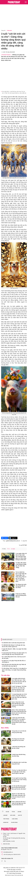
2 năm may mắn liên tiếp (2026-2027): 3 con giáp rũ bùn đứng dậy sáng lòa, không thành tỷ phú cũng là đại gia (19, 721)
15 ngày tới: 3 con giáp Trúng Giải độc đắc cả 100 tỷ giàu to (13, 661)
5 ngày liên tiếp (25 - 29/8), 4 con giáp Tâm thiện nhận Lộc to (14, 649)
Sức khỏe (12, 815)
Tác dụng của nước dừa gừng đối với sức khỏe (21, 586)
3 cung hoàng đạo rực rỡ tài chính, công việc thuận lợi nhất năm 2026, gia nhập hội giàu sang (19, 696)
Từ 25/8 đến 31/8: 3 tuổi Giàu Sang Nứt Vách (13, 642)
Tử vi (8, 548)
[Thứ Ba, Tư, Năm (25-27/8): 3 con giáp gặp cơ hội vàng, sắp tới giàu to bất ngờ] (6, 772)
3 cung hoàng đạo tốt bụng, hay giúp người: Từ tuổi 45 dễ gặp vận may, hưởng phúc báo (14, 653)
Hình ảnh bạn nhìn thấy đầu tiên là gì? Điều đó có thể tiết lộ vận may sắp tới (14, 665)
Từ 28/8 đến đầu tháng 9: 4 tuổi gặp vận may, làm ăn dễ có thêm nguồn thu (13, 645)
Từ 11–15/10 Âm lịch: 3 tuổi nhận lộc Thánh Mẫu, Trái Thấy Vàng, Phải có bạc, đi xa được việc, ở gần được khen (21, 576)
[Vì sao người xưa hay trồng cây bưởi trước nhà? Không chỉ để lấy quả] (6, 780)
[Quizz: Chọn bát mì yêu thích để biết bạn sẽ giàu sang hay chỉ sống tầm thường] (6, 704)
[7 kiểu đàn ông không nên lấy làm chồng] (6, 749)
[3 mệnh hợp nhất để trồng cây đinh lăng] (6, 757)
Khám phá (9, 30)
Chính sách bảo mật (18, 875)
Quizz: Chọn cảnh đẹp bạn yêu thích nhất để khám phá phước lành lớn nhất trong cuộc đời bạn (19, 712)
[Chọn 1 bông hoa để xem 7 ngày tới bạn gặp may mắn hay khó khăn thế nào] (6, 804)
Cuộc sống (15, 818)
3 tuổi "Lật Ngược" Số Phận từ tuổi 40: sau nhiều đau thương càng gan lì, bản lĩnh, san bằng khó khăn (19, 689)
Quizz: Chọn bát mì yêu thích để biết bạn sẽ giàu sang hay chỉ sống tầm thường (18, 704)
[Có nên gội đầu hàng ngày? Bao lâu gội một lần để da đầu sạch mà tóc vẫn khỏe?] (6, 788)
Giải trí (20, 815)
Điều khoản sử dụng (9, 875)
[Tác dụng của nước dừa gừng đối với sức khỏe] (7, 588)
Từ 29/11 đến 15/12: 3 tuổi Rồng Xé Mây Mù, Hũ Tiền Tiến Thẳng (21, 565)
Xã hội (7, 811)
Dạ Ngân (25, 545)
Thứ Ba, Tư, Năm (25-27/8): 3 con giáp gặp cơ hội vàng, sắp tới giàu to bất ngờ (19, 772)
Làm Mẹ (19, 811)
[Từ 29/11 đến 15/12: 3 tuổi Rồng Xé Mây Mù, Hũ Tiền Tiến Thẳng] (7, 566)
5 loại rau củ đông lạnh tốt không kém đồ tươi (21, 595)
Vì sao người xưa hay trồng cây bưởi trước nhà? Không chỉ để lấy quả (19, 779)
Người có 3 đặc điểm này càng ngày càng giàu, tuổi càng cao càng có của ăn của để (18, 796)
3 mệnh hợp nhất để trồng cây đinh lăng (18, 755)
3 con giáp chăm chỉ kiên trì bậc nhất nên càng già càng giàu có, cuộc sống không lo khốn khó (21, 556)
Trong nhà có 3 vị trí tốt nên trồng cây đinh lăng (19, 731)
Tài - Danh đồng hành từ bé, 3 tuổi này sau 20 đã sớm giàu (14, 657)
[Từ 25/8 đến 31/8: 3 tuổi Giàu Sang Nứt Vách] (6, 765)
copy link (25, 540)
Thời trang (6, 818)
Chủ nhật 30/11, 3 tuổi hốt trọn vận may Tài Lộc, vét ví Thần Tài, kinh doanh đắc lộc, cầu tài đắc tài (14, 92)
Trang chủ (3, 30)
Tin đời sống (14, 822)
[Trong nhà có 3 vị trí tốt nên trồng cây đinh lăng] (6, 733)
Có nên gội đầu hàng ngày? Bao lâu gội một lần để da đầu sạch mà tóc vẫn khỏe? (19, 787)
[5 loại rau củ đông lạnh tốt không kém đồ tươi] (7, 597)
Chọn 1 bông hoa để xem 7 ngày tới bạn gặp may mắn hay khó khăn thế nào (19, 803)
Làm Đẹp (5, 815)
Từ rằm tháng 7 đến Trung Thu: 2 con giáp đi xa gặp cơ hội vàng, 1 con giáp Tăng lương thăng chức (14, 670)
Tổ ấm (13, 811)
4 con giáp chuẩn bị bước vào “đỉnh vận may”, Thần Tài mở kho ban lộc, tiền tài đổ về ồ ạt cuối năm (19, 681)
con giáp (13, 548)
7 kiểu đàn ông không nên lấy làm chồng (18, 747)
